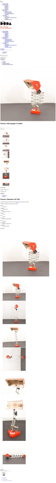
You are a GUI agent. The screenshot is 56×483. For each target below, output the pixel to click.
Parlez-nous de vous (8, 11)
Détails (4, 196)
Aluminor (17, 201)
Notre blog (7, 14)
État (1, 228)
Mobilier (6, 6)
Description (5, 195)
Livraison (6, 18)
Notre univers (5, 10)
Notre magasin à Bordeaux (9, 13)
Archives (6, 8)
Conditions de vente (8, 19)
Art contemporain (6, 9)
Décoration (7, 7)
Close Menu (3, 21)
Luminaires (7, 5)
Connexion (7, 16)
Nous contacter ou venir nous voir (11, 17)
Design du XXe (5, 4)
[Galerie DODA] (6, 28)
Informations (5, 15)
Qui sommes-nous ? (8, 12)
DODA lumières (5, 3)
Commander (2, 59)
